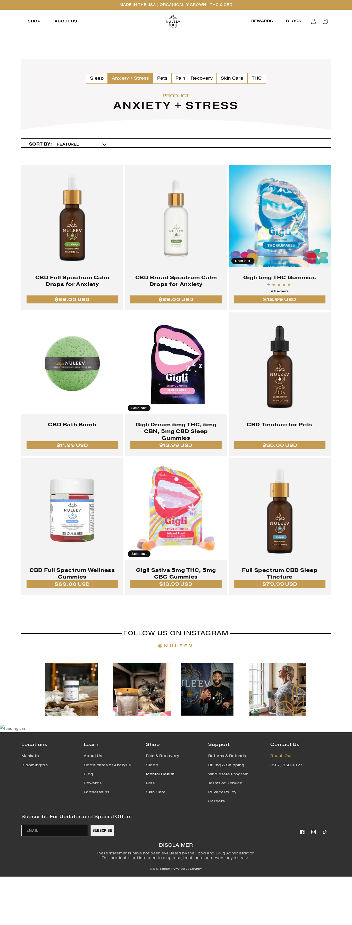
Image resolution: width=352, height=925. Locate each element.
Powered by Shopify (186, 868)
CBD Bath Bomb (72, 424)
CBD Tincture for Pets (280, 424)
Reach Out (280, 756)
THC (257, 78)
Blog (88, 774)
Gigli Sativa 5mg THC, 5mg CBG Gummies (176, 573)
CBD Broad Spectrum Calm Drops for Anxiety (176, 280)
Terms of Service (225, 783)
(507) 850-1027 (286, 765)
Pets (162, 78)
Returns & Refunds (227, 756)
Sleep (97, 78)
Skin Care (232, 78)
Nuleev (165, 868)
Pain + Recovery (194, 78)
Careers (216, 801)
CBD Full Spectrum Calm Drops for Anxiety (72, 280)
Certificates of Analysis (107, 765)
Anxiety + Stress (130, 78)
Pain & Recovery (162, 756)
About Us (93, 756)
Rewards (93, 783)
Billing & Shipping (226, 765)
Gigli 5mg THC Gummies (279, 277)
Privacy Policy (222, 792)
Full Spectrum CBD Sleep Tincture (280, 573)
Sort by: (40, 144)
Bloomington (34, 765)
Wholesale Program (228, 774)
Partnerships (97, 792)
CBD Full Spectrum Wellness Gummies (72, 573)
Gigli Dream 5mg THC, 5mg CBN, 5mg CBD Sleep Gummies (176, 431)
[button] (34, 21)
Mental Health (160, 774)
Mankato (30, 756)
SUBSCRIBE (102, 831)
